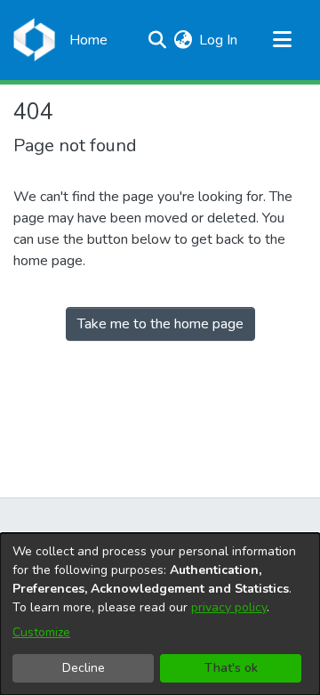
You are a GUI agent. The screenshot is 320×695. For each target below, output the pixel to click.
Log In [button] (219, 40)
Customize (41, 632)
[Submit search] (157, 40)
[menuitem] (183, 40)
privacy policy (229, 607)
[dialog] (160, 614)
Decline (83, 667)
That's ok (231, 667)
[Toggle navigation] (282, 40)
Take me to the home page (160, 324)
